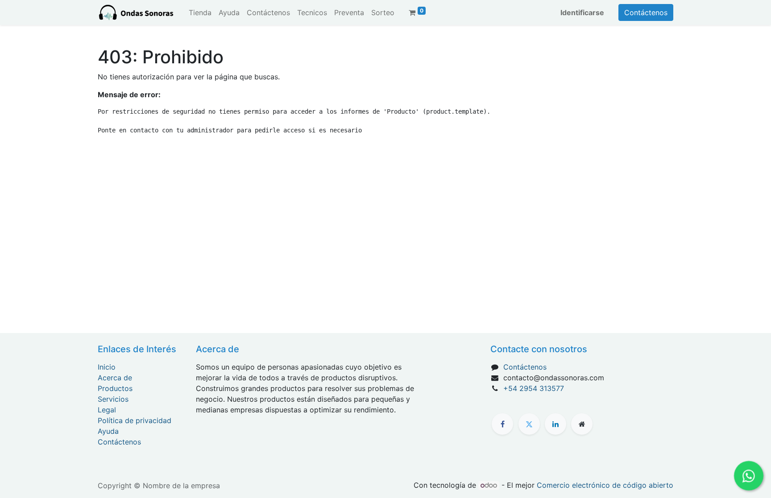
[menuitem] (200, 12)
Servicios (113, 399)
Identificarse (582, 12)
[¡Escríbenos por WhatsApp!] (748, 475)
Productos (115, 388)
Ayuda (108, 431)
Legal (107, 409)
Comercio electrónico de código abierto (605, 485)
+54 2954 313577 (533, 388)
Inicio (107, 366)
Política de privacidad (134, 420)
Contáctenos (645, 12)
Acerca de (115, 377)
